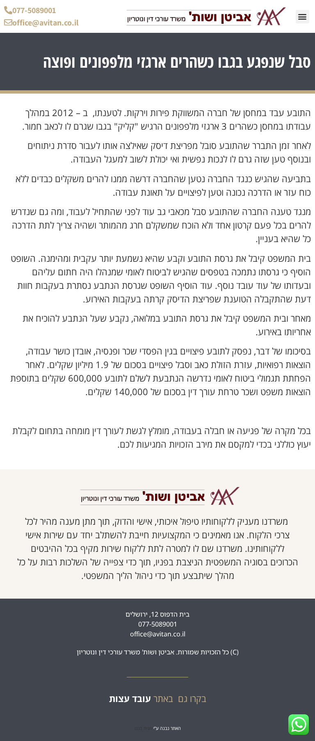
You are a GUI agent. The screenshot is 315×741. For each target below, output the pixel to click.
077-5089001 (34, 10)
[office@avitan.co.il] (8, 22)
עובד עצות (130, 698)
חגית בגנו (143, 728)
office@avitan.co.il (45, 22)
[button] (302, 16)
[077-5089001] (8, 10)
